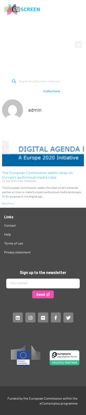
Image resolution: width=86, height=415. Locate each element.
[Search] (14, 81)
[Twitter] (68, 317)
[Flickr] (43, 317)
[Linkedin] (18, 317)
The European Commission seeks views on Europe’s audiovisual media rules (37, 174)
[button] (78, 44)
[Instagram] (30, 317)
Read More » (8, 203)
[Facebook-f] (56, 317)
